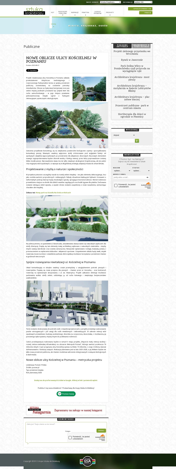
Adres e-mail (119, 174)
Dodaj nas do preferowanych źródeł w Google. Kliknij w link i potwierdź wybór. (66, 380)
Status (136, 168)
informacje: (128, 2)
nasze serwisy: (92, 2)
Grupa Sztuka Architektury (49, 461)
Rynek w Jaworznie (132, 60)
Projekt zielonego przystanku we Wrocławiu (132, 52)
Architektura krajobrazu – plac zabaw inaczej (132, 98)
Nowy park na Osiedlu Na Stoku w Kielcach (53, 193)
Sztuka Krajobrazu (35, 11)
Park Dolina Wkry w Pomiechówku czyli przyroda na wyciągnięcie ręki (132, 68)
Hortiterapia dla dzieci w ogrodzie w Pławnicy (132, 115)
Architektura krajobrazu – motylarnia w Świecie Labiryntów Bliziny (132, 88)
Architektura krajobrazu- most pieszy (132, 78)
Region (116, 168)
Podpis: (68, 431)
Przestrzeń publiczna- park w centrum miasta (132, 106)
